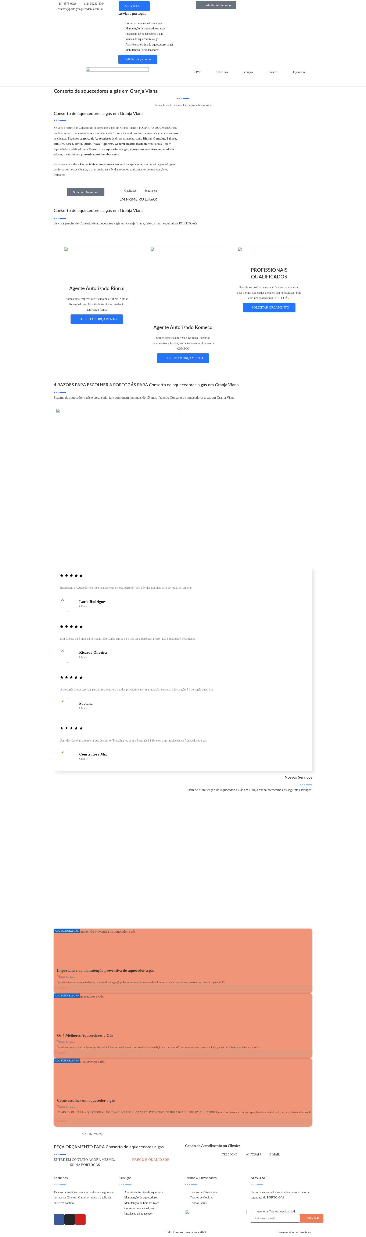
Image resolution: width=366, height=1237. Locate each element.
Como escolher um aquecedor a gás (86, 1100)
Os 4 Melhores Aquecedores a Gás (85, 1035)
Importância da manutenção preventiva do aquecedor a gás (105, 970)
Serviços (248, 72)
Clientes (272, 72)
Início (158, 105)
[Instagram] (69, 1219)
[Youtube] (80, 1219)
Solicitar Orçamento (138, 59)
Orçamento (298, 72)
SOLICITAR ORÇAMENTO (98, 319)
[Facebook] (59, 1219)
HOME (197, 72)
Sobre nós (222, 72)
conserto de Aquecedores (95, 138)
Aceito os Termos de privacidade (276, 1211)
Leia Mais (60, 988)
